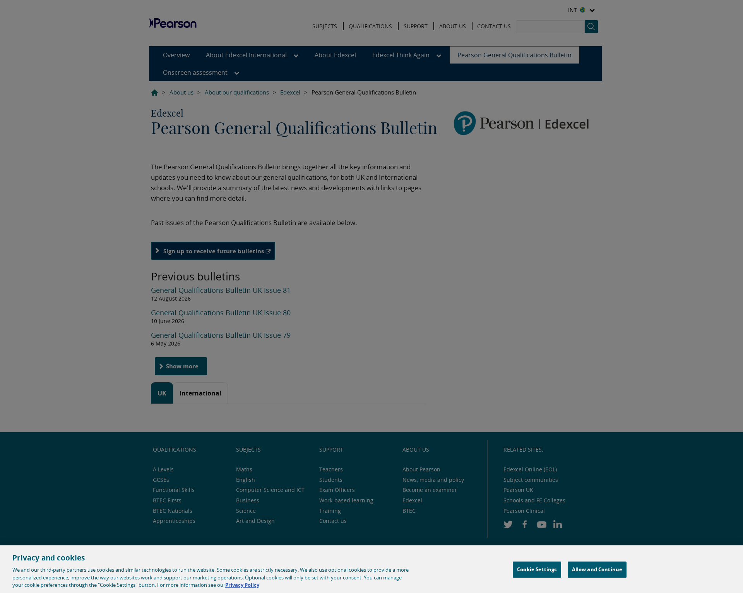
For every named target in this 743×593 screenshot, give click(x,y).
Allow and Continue (597, 569)
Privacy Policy (242, 584)
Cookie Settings (536, 569)
